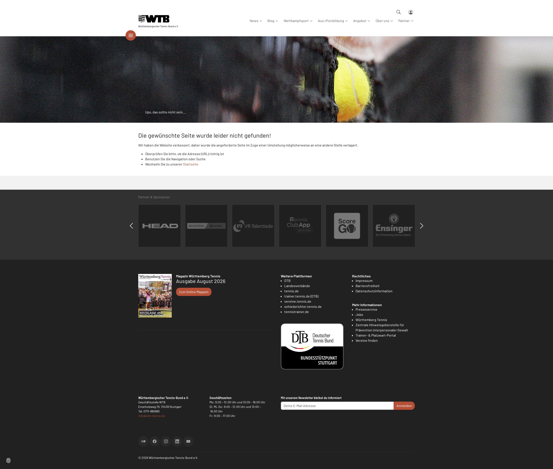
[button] (8, 460)
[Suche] (398, 12)
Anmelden (404, 406)
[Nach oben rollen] (544, 460)
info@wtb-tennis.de (151, 416)
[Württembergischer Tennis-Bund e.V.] (158, 19)
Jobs (359, 314)
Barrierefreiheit (368, 286)
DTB (287, 280)
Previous (131, 225)
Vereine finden (367, 340)
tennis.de (291, 291)
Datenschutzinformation (374, 291)
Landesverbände (297, 286)
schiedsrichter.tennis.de (303, 306)
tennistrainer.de (296, 312)
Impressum (364, 280)
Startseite (190, 164)
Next (421, 225)
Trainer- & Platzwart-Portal (376, 335)
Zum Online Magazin (194, 292)
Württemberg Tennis (371, 320)
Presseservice (366, 309)
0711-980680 (151, 411)
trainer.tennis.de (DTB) (301, 296)
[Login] (411, 12)
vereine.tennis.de (297, 301)
